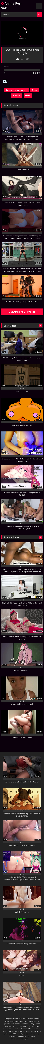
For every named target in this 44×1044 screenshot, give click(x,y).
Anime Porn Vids (11, 5)
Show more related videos (22, 312)
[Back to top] (36, 1037)
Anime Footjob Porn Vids (17, 90)
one (28, 96)
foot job (17, 96)
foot (35, 90)
